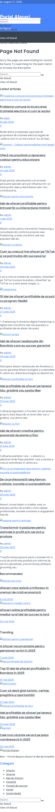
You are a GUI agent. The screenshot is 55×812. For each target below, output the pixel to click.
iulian (7, 118)
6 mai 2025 (6, 599)
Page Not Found (17, 42)
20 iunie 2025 (7, 494)
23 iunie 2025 (7, 401)
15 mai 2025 (7, 680)
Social (9, 789)
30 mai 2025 (7, 621)
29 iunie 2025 (7, 267)
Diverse (10, 774)
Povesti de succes (17, 786)
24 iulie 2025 (7, 170)
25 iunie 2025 (7, 356)
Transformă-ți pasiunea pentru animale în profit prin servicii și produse (23, 532)
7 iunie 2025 (7, 657)
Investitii (11, 782)
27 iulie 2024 (7, 702)
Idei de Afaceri (14, 778)
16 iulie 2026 (7, 122)
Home (3, 42)
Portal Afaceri (20, 8)
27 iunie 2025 (7, 312)
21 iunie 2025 (7, 446)
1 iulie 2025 (6, 219)
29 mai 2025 (7, 746)
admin (7, 167)
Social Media (13, 793)
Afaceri (10, 770)
